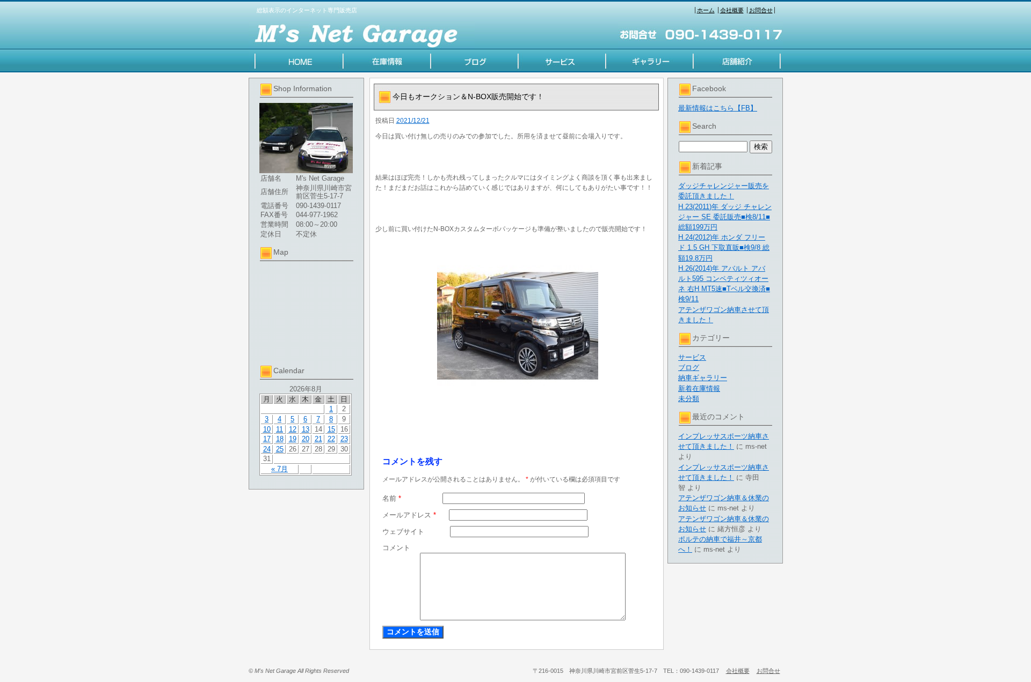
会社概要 (732, 10)
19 (292, 439)
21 (318, 439)
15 (331, 429)
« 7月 (279, 469)
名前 (391, 498)
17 (267, 439)
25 (280, 449)
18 (280, 439)
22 (331, 439)
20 (305, 439)
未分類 (688, 399)
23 (344, 439)
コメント (396, 548)
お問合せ (761, 10)
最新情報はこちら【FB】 (717, 108)
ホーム (706, 10)
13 (305, 429)
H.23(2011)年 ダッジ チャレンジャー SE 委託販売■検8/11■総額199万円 (725, 217)
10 (267, 429)
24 (267, 449)
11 (279, 429)
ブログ (688, 368)
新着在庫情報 (699, 388)
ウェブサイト (403, 532)
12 (292, 429)
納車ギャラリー (702, 378)
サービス (692, 357)
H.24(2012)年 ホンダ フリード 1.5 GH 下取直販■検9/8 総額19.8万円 (723, 247)
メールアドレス (409, 515)
